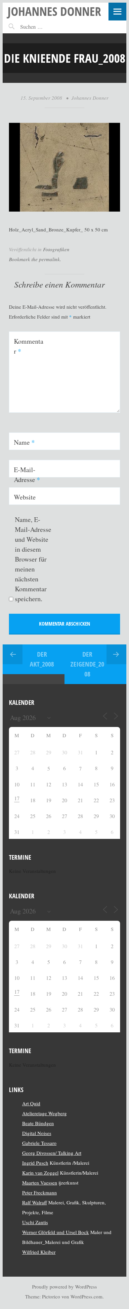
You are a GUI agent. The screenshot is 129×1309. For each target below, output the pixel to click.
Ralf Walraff (34, 1202)
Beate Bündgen (38, 1123)
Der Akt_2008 (42, 659)
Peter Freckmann (39, 1192)
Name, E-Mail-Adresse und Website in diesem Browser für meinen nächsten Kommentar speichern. (33, 559)
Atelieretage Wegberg (44, 1113)
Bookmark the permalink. (35, 259)
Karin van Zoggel (40, 1172)
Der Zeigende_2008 (87, 664)
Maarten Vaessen (39, 1182)
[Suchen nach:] (46, 26)
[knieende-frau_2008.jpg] (64, 209)
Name (24, 442)
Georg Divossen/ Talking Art (51, 1153)
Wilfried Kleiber (39, 1252)
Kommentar (28, 346)
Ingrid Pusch (35, 1162)
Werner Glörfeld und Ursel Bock (55, 1232)
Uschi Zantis (35, 1222)
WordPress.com (86, 1296)
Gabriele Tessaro (39, 1143)
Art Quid (31, 1103)
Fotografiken (56, 249)
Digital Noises (36, 1133)
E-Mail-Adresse (27, 474)
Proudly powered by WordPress (64, 1286)
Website (25, 497)
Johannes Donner (54, 11)
